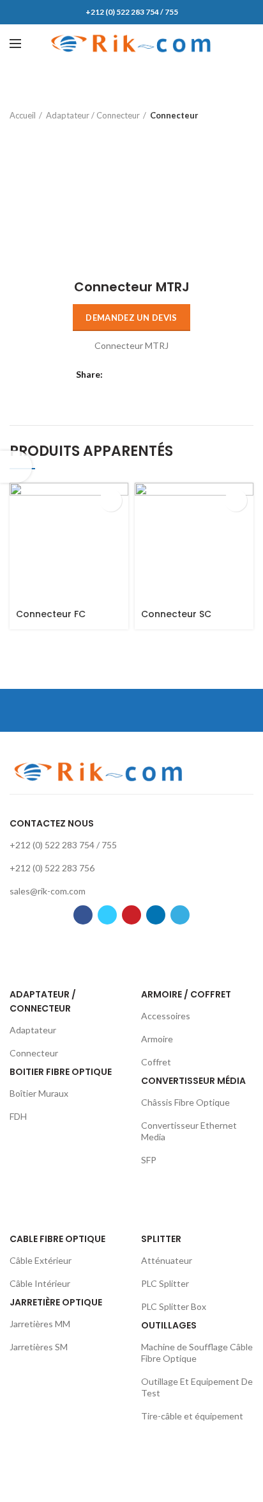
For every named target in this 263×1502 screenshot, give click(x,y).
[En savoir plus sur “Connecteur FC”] (111, 500)
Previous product (221, 115)
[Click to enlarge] (32, 241)
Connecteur (174, 115)
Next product (247, 115)
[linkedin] (164, 374)
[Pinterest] (148, 374)
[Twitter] (132, 374)
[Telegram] (180, 374)
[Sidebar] (16, 467)
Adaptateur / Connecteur (93, 115)
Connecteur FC (51, 614)
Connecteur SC (176, 614)
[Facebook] (116, 374)
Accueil (23, 115)
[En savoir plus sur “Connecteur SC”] (236, 500)
